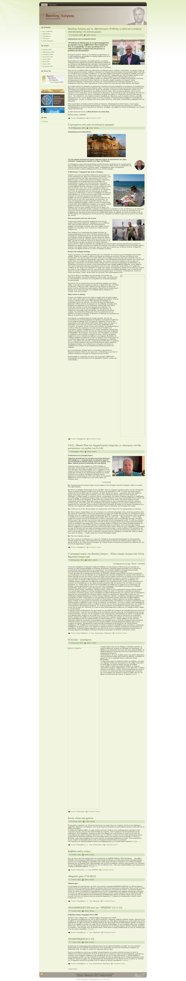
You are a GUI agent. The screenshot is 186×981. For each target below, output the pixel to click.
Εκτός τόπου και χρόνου (80, 818)
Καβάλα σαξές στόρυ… (80, 851)
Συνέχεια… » (135, 674)
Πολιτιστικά (46, 38)
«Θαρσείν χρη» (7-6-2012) (82, 876)
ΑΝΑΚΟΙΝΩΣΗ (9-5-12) (81, 938)
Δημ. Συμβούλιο (47, 31)
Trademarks (97, 974)
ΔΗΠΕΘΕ (95, 870)
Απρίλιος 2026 (47, 49)
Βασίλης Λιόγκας (60, 15)
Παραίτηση (107, 633)
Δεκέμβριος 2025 (48, 54)
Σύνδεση (45, 121)
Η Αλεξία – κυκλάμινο (79, 639)
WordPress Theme (94, 979)
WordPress (85, 979)
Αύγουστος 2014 (48, 57)
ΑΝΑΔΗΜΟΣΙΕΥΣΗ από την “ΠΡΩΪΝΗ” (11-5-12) (95, 907)
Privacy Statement (108, 974)
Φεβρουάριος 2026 (48, 52)
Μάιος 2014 (46, 61)
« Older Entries (72, 969)
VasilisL (93, 35)
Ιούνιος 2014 (46, 59)
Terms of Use (88, 974)
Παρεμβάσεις (47, 36)
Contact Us (79, 974)
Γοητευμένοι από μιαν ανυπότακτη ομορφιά (91, 124)
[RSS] (41, 975)
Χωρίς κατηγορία (48, 41)
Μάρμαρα (96, 901)
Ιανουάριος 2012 (48, 66)
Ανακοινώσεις (99, 633)
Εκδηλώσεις (46, 34)
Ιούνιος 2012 (46, 64)
